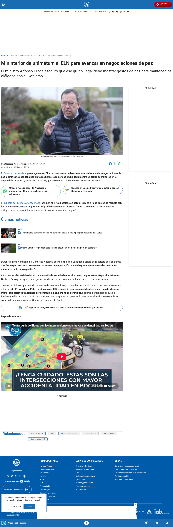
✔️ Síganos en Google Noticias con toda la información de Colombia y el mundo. (64, 307)
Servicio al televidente (84, 466)
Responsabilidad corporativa (126, 469)
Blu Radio (4, 56)
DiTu (41, 483)
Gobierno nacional (13, 173)
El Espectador (45, 486)
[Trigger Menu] (3, 4)
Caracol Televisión (47, 469)
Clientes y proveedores (84, 483)
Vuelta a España (100, 11)
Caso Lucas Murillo (62, 11)
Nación (14, 56)
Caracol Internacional (48, 493)
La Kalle (43, 476)
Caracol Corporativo (47, 496)
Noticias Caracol (46, 466)
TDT (77, 473)
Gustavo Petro (109, 434)
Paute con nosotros (83, 486)
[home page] (86, 4)
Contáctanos (80, 479)
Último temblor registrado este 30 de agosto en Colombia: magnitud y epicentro (59, 247)
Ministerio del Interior (69, 434)
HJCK (42, 479)
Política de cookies (122, 476)
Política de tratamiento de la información (130, 473)
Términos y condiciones (124, 479)
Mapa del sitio (81, 490)
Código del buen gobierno (85, 476)
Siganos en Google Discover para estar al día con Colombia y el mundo (95, 189)
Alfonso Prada (90, 434)
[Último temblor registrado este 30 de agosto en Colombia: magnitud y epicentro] (8, 248)
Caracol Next (44, 500)
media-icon (86, 523)
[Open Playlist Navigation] (171, 523)
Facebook (110, 165)
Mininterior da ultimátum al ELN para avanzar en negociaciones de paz (46, 56)
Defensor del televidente (85, 469)
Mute (146, 523)
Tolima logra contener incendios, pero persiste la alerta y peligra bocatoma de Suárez (61, 232)
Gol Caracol (44, 473)
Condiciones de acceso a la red (127, 466)
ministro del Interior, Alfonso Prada (22, 202)
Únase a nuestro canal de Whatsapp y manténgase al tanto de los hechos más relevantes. (28, 191)
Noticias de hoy (37, 434)
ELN (52, 434)
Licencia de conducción (82, 11)
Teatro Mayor (45, 490)
